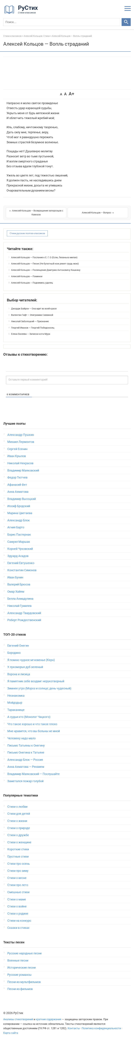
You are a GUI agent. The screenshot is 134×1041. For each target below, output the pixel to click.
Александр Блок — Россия (25, 759)
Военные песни (17, 960)
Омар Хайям (15, 591)
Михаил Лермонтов (20, 441)
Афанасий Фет (17, 484)
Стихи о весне (16, 878)
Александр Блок (18, 520)
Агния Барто (15, 527)
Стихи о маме (16, 899)
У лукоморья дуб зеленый (25, 667)
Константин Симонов (21, 570)
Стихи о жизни (17, 821)
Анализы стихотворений (18, 1019)
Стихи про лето (17, 885)
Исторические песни (21, 967)
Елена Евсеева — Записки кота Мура (30, 334)
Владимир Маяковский (23, 470)
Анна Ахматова (17, 491)
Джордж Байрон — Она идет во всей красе (34, 308)
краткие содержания (48, 1019)
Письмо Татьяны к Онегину (26, 745)
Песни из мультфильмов (24, 982)
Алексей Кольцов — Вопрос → (98, 212)
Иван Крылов (16, 456)
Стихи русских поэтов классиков (27, 233)
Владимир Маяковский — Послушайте (33, 774)
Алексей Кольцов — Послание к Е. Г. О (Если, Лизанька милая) (44, 257)
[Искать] (126, 22)
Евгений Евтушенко (20, 563)
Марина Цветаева (19, 513)
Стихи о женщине (19, 842)
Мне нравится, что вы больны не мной (33, 731)
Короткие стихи (18, 849)
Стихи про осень (18, 863)
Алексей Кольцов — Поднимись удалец (32, 282)
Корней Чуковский (20, 548)
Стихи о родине (17, 913)
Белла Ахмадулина (20, 598)
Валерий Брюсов (18, 584)
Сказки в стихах (18, 927)
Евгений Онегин (18, 645)
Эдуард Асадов (17, 556)
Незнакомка (16, 695)
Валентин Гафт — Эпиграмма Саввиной (32, 315)
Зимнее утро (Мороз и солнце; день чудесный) (39, 688)
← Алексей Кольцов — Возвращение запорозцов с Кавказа (36, 212)
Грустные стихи (18, 856)
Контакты (74, 1028)
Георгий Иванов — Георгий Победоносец (32, 327)
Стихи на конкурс (19, 920)
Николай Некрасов (20, 463)
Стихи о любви (17, 806)
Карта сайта (10, 1032)
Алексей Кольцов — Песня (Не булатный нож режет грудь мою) (45, 263)
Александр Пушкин (20, 434)
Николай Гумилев (19, 605)
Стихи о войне (17, 906)
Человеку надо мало (21, 738)
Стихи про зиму (17, 870)
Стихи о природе (18, 828)
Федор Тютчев (17, 477)
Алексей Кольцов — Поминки (26, 276)
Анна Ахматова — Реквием (25, 766)
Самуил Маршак (18, 541)
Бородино (14, 652)
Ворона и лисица (18, 674)
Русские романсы (19, 974)
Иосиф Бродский (18, 506)
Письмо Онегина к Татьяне (25, 752)
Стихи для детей (18, 813)
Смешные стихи (18, 892)
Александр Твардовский (24, 613)
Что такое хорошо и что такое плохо (32, 724)
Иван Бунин (15, 577)
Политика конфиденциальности (101, 1028)
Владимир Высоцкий (21, 499)
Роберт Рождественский (24, 620)
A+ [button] (71, 93)
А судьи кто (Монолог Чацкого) (28, 717)
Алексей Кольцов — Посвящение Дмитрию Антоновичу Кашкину (45, 270)
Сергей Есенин (17, 449)
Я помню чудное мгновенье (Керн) (31, 660)
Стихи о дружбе (18, 835)
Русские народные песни (24, 953)
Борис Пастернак (19, 534)
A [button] (61, 94)
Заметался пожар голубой (25, 781)
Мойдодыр (14, 702)
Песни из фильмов (20, 989)
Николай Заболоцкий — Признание (30, 321)
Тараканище (16, 709)
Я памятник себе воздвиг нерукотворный (35, 681)
